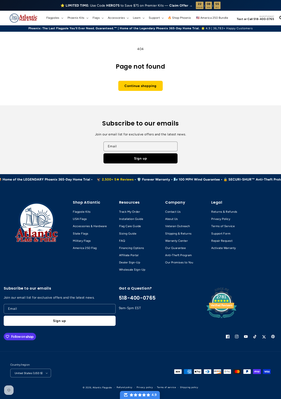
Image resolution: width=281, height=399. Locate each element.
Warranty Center (176, 241)
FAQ (122, 241)
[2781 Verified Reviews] (221, 319)
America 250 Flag (85, 248)
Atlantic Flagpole (102, 387)
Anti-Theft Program (178, 255)
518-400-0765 (137, 298)
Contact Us (173, 212)
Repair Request (221, 241)
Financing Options (131, 248)
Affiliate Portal (129, 255)
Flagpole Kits (82, 212)
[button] (54, 18)
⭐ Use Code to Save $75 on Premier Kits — (126, 5)
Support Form (220, 233)
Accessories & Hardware (90, 226)
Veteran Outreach (177, 226)
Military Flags (82, 241)
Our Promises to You (179, 262)
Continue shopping (140, 86)
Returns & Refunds (224, 212)
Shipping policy (189, 387)
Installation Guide (131, 219)
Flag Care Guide (130, 226)
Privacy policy (145, 387)
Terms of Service (223, 226)
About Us (171, 219)
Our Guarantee (175, 248)
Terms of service (166, 387)
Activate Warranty (223, 248)
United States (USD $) (29, 373)
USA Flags (80, 219)
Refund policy (124, 387)
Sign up (140, 158)
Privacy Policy (220, 219)
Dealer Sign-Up (129, 262)
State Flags (80, 233)
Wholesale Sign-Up (132, 269)
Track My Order (129, 212)
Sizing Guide (128, 233)
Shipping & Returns (178, 233)
